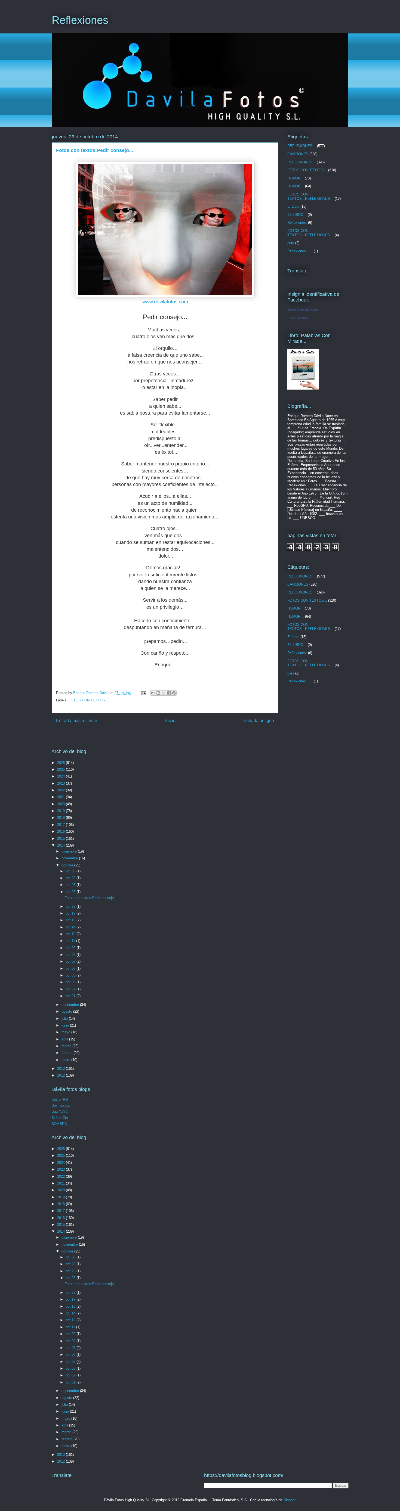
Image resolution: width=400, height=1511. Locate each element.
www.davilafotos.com (165, 301)
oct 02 (71, 989)
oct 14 (71, 927)
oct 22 (71, 906)
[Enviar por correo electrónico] (153, 693)
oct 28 (71, 878)
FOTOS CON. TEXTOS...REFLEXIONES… (310, 233)
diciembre (69, 851)
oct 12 (71, 934)
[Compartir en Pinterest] (174, 693)
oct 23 (71, 892)
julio (65, 1018)
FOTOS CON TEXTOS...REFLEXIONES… (310, 196)
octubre (67, 865)
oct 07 (71, 961)
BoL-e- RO (59, 1100)
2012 (61, 1075)
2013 (61, 1069)
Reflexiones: (297, 222)
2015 (61, 839)
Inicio (170, 720)
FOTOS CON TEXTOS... (88, 700)
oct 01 (71, 996)
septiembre (70, 1005)
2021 (61, 797)
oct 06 (71, 968)
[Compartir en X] (163, 693)
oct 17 (71, 913)
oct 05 (71, 975)
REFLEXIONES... (301, 162)
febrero (67, 1053)
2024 (61, 776)
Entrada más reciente (76, 720)
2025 (61, 769)
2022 (61, 790)
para (290, 243)
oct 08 (71, 955)
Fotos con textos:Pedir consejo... (90, 898)
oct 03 (71, 982)
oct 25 (71, 885)
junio (65, 1025)
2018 (61, 818)
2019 (61, 811)
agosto (67, 1011)
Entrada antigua (258, 720)
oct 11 (71, 941)
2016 (61, 831)
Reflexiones (80, 20)
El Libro (293, 206)
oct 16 (71, 920)
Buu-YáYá (59, 1111)
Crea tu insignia (297, 317)
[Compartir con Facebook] (168, 693)
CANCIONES (297, 154)
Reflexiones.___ (300, 251)
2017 (61, 825)
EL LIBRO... (297, 215)
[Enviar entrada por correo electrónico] (143, 693)
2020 (61, 804)
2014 (61, 845)
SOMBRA (59, 1124)
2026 (61, 763)
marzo (66, 1046)
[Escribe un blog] (158, 693)
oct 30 (71, 871)
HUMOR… (295, 186)
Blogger (289, 1500)
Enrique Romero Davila (302, 309)
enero (66, 1060)
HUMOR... (295, 178)
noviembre (70, 858)
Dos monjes (60, 1105)
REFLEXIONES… (301, 146)
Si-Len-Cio (59, 1118)
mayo (66, 1032)
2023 (61, 783)
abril (65, 1039)
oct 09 (71, 948)
